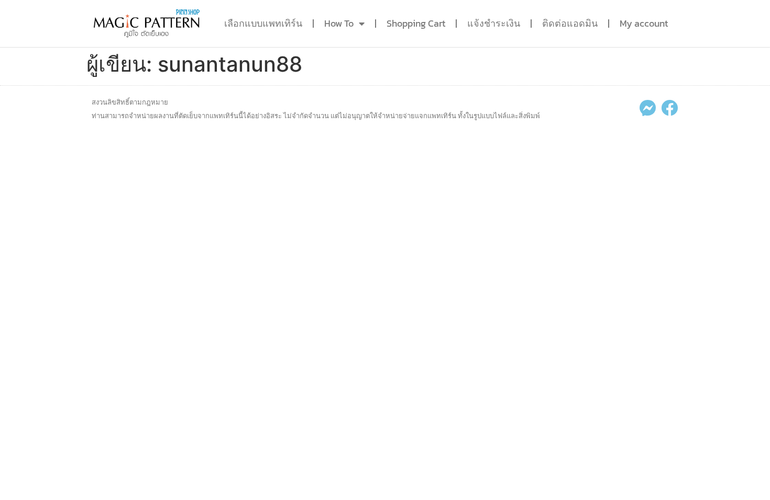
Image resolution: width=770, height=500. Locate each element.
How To (339, 23)
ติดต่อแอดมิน (570, 23)
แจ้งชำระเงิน (493, 23)
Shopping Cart (416, 23)
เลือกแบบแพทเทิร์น (263, 23)
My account (644, 23)
